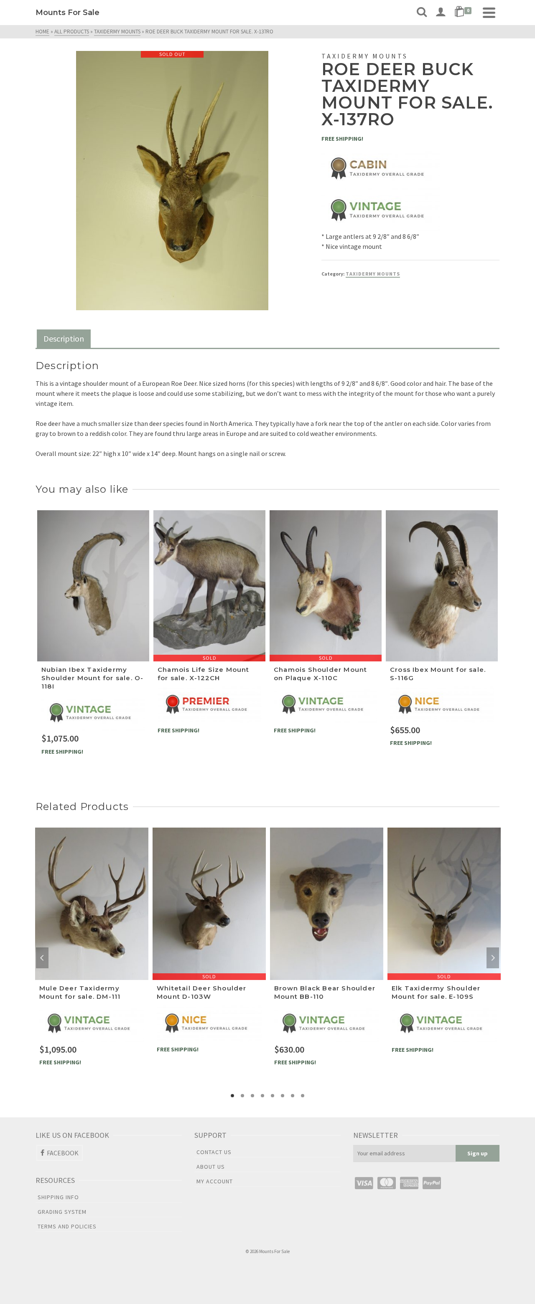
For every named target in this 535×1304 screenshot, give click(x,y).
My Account (214, 1181)
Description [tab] (63, 338)
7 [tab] (292, 1095)
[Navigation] (489, 12)
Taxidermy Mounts (373, 274)
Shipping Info (58, 1197)
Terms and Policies (67, 1226)
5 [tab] (272, 1095)
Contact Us (214, 1152)
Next (493, 957)
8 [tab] (302, 1095)
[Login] (440, 12)
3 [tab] (252, 1095)
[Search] (422, 12)
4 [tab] (262, 1095)
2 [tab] (242, 1095)
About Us (210, 1166)
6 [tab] (282, 1095)
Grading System (62, 1211)
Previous (42, 957)
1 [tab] (232, 1095)
